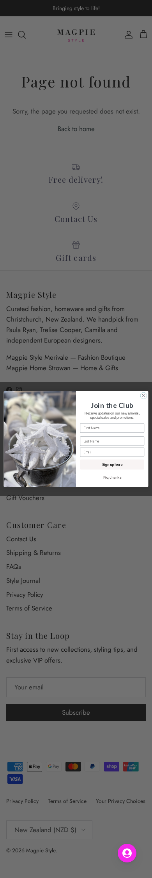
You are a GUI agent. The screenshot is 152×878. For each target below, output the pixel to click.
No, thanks (112, 477)
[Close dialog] (143, 395)
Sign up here (112, 464)
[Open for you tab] (127, 853)
